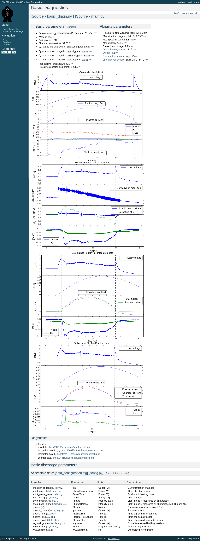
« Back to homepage (13, 31)
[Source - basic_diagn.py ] (52, 16)
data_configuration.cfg (71, 473)
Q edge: (107, 53)
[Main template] (7, 538)
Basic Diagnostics (33, 2)
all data (124, 473)
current (196, 2)
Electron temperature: (114, 56)
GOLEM (5, 2)
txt (52, 488)
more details (113, 473)
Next (5, 40)
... (63, 488)
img (59, 488)
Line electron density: (114, 60)
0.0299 (50, 513)
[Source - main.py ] (90, 16)
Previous (7, 42)
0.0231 (49, 517)
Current (6, 44)
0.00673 (51, 520)
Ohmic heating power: (114, 49)
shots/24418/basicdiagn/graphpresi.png (82, 450)
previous (181, 2)
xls (55, 488)
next (189, 2)
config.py (96, 473)
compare (71, 27)
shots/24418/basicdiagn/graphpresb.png (69, 447)
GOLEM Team (113, 539)
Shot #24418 (17, 2)
